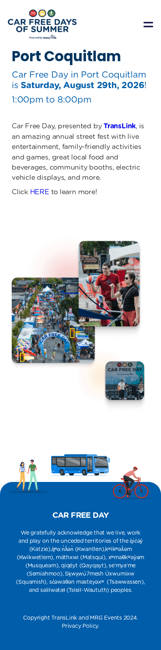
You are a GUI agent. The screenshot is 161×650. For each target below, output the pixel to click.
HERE (39, 192)
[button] (148, 24)
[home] (42, 24)
